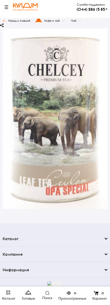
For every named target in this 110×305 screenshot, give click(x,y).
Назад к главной (19, 20)
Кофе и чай (52, 20)
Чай (73, 20)
